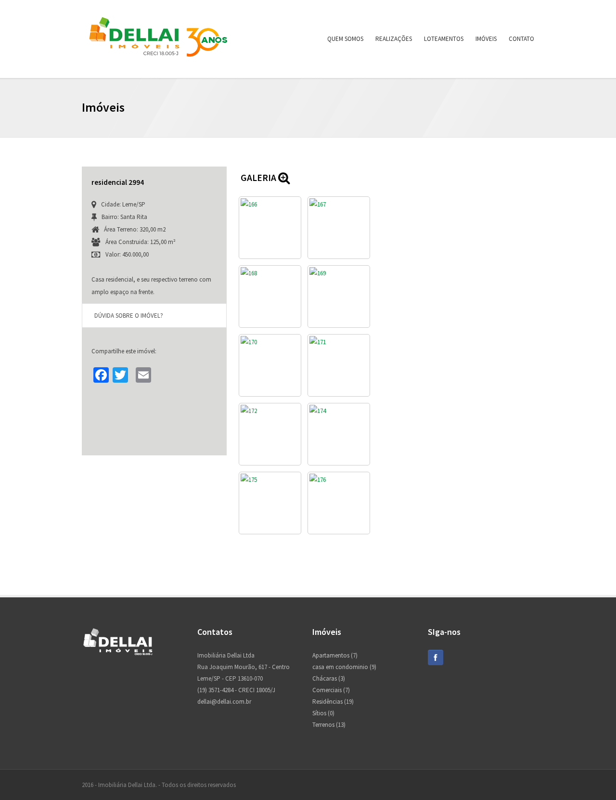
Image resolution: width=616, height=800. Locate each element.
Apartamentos (330, 655)
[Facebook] (435, 663)
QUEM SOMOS (345, 39)
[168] (270, 296)
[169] (339, 296)
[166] (270, 227)
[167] (339, 227)
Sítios (319, 713)
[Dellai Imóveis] (158, 62)
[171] (339, 365)
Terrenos (323, 725)
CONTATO (521, 39)
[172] (270, 434)
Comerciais (327, 690)
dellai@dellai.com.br (224, 701)
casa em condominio (340, 667)
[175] (270, 503)
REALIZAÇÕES (393, 39)
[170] (270, 365)
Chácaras (324, 678)
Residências (327, 701)
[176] (339, 503)
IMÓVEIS (486, 39)
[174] (339, 434)
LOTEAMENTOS (443, 39)
